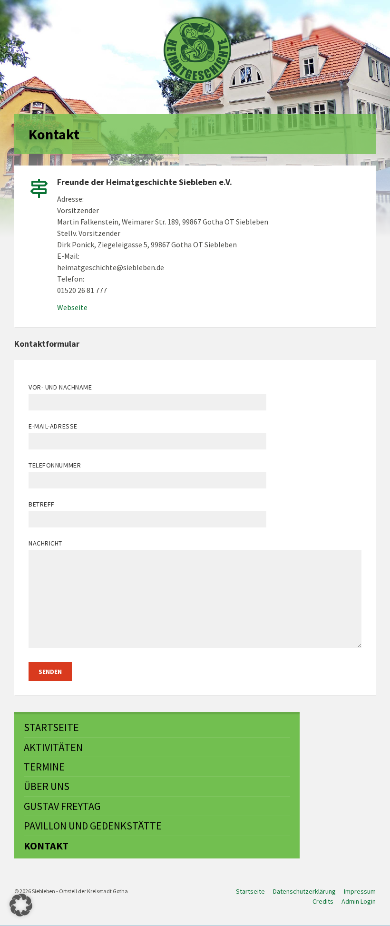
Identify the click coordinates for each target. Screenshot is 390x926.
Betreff (42, 504)
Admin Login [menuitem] (358, 901)
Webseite (72, 307)
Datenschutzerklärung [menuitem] (304, 891)
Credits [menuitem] (322, 901)
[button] (21, 905)
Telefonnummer (55, 465)
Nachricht (45, 543)
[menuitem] (157, 727)
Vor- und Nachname (60, 387)
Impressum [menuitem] (360, 891)
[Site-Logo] (197, 50)
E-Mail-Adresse (53, 426)
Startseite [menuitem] (250, 891)
